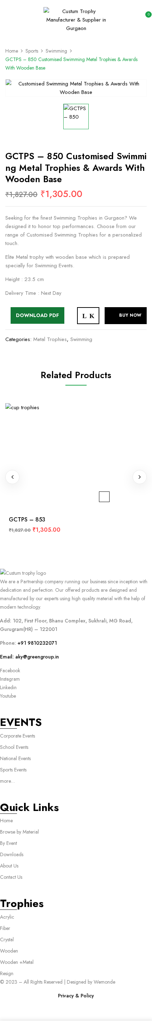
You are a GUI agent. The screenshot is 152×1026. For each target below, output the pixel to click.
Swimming (56, 50)
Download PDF (37, 315)
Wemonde (104, 981)
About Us (9, 865)
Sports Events (13, 769)
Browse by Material (19, 831)
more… (7, 781)
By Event (8, 843)
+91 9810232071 (37, 642)
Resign (6, 973)
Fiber (5, 928)
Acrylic (7, 916)
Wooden (9, 950)
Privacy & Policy (76, 995)
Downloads (11, 854)
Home (11, 50)
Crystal (7, 939)
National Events (16, 758)
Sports (31, 50)
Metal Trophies (50, 339)
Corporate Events (17, 735)
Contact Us (11, 877)
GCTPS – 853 (27, 519)
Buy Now (130, 315)
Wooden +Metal (17, 962)
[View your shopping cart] (144, 19)
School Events (14, 747)
